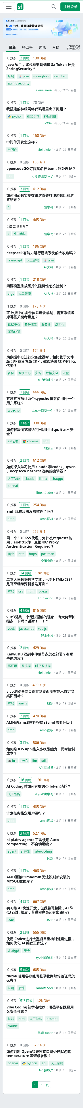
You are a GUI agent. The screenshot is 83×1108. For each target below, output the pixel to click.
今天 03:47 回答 (65, 123)
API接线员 (46, 767)
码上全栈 (47, 635)
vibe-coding (43, 851)
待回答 (27, 47)
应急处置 (14, 331)
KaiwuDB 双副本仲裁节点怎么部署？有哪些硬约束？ (39, 656)
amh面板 (46, 519)
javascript (15, 260)
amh (11, 519)
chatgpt (57, 479)
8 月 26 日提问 (66, 176)
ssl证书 (13, 441)
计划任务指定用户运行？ (25, 813)
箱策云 (48, 448)
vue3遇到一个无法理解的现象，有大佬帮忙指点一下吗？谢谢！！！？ (40, 619)
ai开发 (25, 851)
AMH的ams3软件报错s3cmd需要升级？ (39, 722)
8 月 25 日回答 (66, 380)
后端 (11, 76)
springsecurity (18, 83)
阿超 (50, 858)
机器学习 (33, 116)
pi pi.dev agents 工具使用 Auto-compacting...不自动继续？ (33, 841)
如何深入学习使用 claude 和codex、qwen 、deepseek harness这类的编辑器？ (41, 468)
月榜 (55, 47)
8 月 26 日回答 (66, 207)
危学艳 (48, 207)
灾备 (38, 373)
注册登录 (70, 6)
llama (43, 479)
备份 (11, 373)
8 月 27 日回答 (66, 149)
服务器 (46, 324)
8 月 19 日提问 (66, 703)
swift (24, 761)
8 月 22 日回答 (66, 598)
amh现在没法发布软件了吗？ (30, 511)
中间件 (12, 149)
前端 (11, 591)
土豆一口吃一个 (42, 410)
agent (12, 851)
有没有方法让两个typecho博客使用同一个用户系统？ (40, 400)
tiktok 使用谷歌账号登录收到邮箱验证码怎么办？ (40, 978)
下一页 (44, 1085)
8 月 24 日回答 (66, 410)
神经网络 (50, 116)
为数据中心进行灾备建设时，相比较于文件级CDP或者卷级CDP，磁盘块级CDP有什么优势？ (41, 361)
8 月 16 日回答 (66, 889)
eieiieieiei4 (44, 90)
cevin (49, 920)
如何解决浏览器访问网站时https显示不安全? (39, 431)
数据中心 (14, 324)
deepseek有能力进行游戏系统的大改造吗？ (41, 252)
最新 (12, 47)
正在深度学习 (44, 794)
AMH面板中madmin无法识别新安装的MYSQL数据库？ (38, 879)
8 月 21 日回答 (66, 635)
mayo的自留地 (43, 957)
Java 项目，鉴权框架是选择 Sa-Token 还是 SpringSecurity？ (40, 66)
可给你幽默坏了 (42, 176)
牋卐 (50, 703)
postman (47, 554)
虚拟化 (59, 324)
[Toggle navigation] (9, 6)
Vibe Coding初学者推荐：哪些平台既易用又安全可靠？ (40, 1009)
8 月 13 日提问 (66, 1070)
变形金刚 (47, 561)
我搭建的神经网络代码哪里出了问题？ (36, 108)
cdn (45, 441)
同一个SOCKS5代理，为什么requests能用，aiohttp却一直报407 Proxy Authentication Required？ (39, 542)
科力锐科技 (45, 380)
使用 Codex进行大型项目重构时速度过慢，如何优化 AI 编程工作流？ (40, 940)
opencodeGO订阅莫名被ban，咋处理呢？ (41, 168)
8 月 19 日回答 (66, 730)
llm (10, 176)
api (44, 1063)
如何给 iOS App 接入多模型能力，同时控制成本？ (40, 751)
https (33, 554)
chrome (33, 441)
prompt (52, 1019)
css (20, 591)
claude (30, 479)
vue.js (43, 591)
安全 (27, 950)
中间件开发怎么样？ (22, 141)
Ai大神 (48, 267)
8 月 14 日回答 (66, 988)
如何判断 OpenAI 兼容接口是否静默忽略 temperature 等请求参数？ (38, 1053)
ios (14, 761)
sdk (43, 761)
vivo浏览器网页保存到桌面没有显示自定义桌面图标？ (40, 693)
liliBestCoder (44, 492)
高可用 (12, 666)
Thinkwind (45, 598)
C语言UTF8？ (17, 226)
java (26, 76)
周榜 (42, 47)
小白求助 (20, 233)
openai (13, 486)
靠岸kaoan (45, 1033)
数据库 (26, 666)
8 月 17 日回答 (66, 858)
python (17, 116)
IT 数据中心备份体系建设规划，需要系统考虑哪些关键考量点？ (40, 314)
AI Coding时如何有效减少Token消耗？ (38, 786)
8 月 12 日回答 (66, 957)
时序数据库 (43, 666)
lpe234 (47, 123)
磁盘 (66, 373)
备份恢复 (31, 324)
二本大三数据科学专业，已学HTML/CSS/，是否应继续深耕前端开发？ (41, 581)
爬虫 (11, 554)
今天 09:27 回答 (65, 90)
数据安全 (52, 373)
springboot (41, 76)
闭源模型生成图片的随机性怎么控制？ (36, 285)
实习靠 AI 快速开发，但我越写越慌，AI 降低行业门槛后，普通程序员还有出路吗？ (39, 910)
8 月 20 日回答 (66, 673)
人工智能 (33, 260)
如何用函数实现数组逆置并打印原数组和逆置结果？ (40, 197)
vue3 (11, 628)
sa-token (60, 76)
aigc (11, 293)
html (30, 591)
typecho (13, 410)
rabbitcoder (44, 988)
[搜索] (54, 6)
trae (11, 920)
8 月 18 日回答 (66, 767)
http (21, 554)
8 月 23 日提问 (66, 561)
